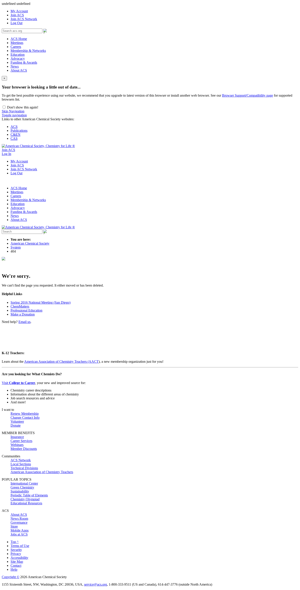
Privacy (16, 554)
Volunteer (17, 421)
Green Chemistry (22, 487)
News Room (19, 518)
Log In (6, 154)
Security (16, 550)
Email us (24, 322)
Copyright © (10, 577)
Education (18, 54)
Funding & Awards (24, 62)
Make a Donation (23, 314)
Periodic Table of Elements (29, 495)
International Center (24, 483)
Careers (16, 47)
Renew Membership (25, 413)
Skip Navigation (13, 111)
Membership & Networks (28, 50)
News (15, 66)
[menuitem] (154, 11)
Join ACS (17, 15)
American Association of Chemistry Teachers (42, 472)
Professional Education (26, 310)
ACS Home (19, 39)
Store (14, 526)
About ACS (19, 70)
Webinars (17, 445)
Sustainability (20, 491)
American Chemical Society (30, 243)
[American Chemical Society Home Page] (38, 146)
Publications (19, 130)
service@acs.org (95, 584)
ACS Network (21, 460)
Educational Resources (26, 503)
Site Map (17, 561)
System (16, 247)
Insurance (17, 437)
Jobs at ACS (19, 534)
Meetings (17, 43)
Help (14, 569)
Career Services (21, 441)
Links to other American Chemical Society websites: (38, 119)
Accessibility (19, 557)
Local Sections (21, 464)
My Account (19, 11)
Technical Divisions (24, 468)
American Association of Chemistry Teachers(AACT (61, 361)
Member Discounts (24, 449)
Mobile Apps (20, 530)
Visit (18, 383)
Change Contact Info (25, 417)
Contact (16, 565)
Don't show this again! (22, 107)
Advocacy (18, 58)
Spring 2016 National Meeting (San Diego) (40, 302)
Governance (19, 522)
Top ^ (15, 542)
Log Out (16, 23)
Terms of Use (20, 546)
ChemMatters (20, 306)
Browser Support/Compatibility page (247, 95)
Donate (16, 425)
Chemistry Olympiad (25, 499)
